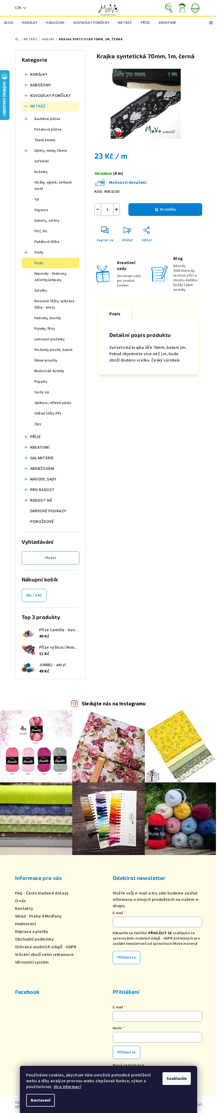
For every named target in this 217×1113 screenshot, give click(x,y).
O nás (20, 901)
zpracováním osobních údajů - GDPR (143, 938)
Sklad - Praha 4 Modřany (38, 916)
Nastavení (40, 1100)
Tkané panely (45, 140)
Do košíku (168, 209)
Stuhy (39, 252)
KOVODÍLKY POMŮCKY (50, 96)
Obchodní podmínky (34, 939)
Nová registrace (128, 1065)
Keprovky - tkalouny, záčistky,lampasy (50, 276)
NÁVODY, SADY (43, 479)
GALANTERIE (42, 458)
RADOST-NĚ (41, 500)
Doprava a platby (31, 931)
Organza (41, 210)
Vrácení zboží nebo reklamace (44, 955)
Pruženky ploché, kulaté (53, 350)
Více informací (67, 1087)
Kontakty (24, 908)
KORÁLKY (39, 74)
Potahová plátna (48, 129)
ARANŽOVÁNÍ (42, 468)
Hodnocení (25, 924)
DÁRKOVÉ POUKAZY (48, 511)
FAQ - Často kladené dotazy (42, 893)
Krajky (39, 263)
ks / (34, 595)
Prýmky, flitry (44, 328)
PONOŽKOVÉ (42, 521)
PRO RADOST (42, 490)
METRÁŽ (38, 106)
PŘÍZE (35, 437)
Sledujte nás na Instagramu (114, 703)
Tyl (36, 199)
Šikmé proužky (45, 360)
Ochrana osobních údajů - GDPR (45, 947)
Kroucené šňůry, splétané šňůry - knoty (54, 304)
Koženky (41, 172)
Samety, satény (47, 220)
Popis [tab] (115, 314)
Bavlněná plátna (47, 119)
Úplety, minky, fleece (50, 150)
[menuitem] (9, 23)
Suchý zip (41, 392)
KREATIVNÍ (40, 447)
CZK (18, 8)
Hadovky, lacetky (47, 318)
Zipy (37, 424)
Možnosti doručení (128, 182)
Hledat (50, 557)
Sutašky (40, 290)
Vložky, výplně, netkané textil (53, 185)
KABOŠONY (40, 85)
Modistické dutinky (49, 371)
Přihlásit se (126, 957)
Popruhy (41, 381)
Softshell (41, 161)
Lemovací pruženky (49, 339)
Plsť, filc (41, 231)
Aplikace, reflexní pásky (52, 402)
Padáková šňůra (47, 241)
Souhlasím (176, 1078)
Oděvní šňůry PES (48, 413)
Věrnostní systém (32, 962)
